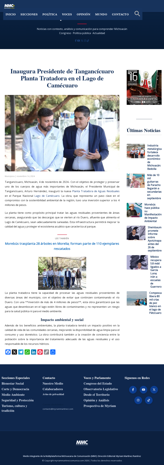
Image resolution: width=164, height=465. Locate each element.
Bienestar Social (13, 383)
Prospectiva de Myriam (100, 405)
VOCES (67, 14)
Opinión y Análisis (96, 400)
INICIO (11, 14)
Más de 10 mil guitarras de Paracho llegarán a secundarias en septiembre (154, 186)
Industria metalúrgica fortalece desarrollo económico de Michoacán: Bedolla (154, 157)
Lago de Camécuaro (47, 196)
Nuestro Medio (53, 383)
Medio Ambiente (13, 394)
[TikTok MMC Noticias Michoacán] (88, 40)
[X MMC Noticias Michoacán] (82, 40)
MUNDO (101, 14)
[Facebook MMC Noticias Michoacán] (76, 40)
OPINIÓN (83, 14)
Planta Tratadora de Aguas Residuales (95, 191)
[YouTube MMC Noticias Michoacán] (79, 40)
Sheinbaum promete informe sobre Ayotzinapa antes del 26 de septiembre (155, 239)
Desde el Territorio (97, 394)
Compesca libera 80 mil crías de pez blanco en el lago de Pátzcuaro (155, 303)
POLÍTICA (49, 14)
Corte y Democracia (15, 389)
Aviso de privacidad (53, 394)
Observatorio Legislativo (101, 389)
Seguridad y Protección (18, 400)
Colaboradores (53, 389)
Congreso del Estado (98, 383)
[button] (136, 14)
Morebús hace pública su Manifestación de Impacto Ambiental (153, 213)
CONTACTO (120, 14)
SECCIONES (29, 14)
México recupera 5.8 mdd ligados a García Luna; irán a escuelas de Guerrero (156, 271)
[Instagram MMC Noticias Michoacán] (85, 40)
